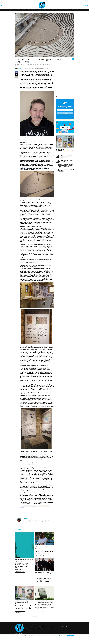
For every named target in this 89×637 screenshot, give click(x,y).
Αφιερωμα (46, 9)
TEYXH (71, 9)
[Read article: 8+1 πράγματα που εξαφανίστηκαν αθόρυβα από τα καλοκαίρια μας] (65, 141)
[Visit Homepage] (42, 5)
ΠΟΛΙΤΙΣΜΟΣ (53, 626)
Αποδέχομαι (71, 635)
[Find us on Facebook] (82, 5)
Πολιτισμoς (26, 9)
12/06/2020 (27, 68)
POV (11, 9)
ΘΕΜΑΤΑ (15, 9)
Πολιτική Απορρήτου (63, 635)
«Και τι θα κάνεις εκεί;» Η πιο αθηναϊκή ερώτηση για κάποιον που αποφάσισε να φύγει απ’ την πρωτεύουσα (66, 156)
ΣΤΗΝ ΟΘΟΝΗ (28, 627)
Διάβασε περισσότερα (20, 571)
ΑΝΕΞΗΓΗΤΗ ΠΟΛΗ (37, 626)
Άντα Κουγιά (21, 68)
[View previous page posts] (33, 616)
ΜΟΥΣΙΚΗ (42, 627)
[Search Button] (87, 1)
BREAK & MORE (39, 9)
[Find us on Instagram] (62, 626)
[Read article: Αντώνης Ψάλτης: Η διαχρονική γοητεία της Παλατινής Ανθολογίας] (24, 545)
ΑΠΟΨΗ (26, 626)
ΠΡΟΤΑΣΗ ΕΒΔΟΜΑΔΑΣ (50, 627)
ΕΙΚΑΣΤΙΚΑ (34, 627)
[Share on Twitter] (16, 74)
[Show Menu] (1, 5)
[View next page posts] (35, 616)
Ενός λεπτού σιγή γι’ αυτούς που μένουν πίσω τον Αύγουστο (65, 161)
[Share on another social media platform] (16, 77)
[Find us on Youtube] (87, 5)
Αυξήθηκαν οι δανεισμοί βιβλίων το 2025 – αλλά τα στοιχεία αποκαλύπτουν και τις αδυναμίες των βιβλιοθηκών (66, 165)
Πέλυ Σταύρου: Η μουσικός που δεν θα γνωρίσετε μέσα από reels (43, 547)
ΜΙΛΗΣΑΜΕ (33, 9)
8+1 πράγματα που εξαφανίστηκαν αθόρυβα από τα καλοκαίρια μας (62, 150)
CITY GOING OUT (52, 9)
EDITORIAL (31, 626)
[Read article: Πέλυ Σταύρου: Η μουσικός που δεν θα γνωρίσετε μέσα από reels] (44, 538)
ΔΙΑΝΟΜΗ (76, 9)
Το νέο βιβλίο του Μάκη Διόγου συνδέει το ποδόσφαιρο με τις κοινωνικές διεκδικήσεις (44, 601)
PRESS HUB (20, 9)
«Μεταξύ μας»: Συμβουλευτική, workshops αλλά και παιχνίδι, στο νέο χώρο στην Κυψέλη (23, 602)
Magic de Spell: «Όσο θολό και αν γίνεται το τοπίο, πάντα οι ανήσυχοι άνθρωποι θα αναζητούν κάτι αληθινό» (44, 574)
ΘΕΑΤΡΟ (38, 627)
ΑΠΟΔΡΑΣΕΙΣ (66, 9)
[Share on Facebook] (16, 72)
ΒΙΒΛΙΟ (48, 626)
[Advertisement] (34, 512)
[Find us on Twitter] (85, 5)
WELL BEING (59, 9)
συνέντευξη (22, 507)
